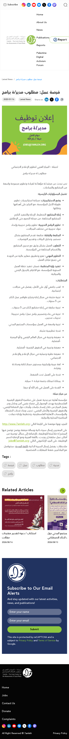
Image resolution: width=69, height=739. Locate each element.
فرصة (11, 465)
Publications (42, 38)
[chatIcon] (54, 5)
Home (39, 14)
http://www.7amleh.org (16, 424)
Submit (34, 629)
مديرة (56, 465)
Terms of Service (47, 640)
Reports (40, 45)
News (39, 30)
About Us (41, 22)
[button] (62, 491)
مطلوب (40, 465)
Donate (6, 711)
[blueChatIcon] (39, 5)
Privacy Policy (26, 640)
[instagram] (24, 5)
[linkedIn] (29, 5)
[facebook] (49, 5)
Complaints (8, 719)
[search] (65, 5)
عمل (25, 465)
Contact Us (8, 703)
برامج (10, 474)
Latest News (7, 79)
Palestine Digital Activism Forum (41, 59)
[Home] (21, 40)
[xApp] (44, 5)
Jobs (5, 695)
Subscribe (13, 4)
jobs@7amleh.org (19, 441)
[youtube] (34, 5)
